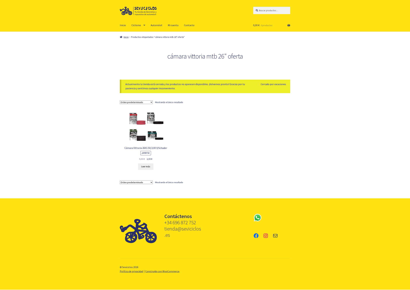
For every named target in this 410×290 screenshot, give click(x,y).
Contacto (189, 25)
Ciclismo (136, 25)
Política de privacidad (131, 271)
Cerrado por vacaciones (273, 84)
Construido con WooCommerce (162, 271)
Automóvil (156, 25)
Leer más (145, 166)
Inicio (123, 25)
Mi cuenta (173, 25)
